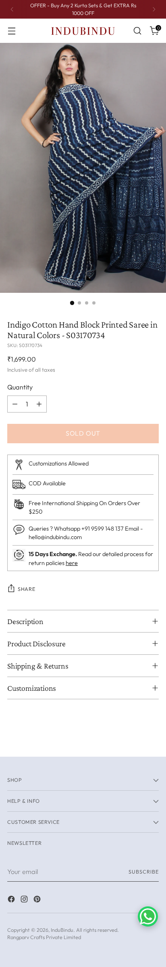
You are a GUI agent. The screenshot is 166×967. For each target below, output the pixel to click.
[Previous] (12, 9)
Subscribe (144, 871)
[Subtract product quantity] (15, 404)
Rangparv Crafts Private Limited (44, 937)
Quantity (20, 387)
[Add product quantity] (39, 404)
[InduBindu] (83, 30)
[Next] (154, 9)
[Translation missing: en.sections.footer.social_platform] (12, 900)
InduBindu (62, 930)
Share (26, 589)
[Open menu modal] (11, 31)
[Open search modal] (137, 31)
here (72, 563)
